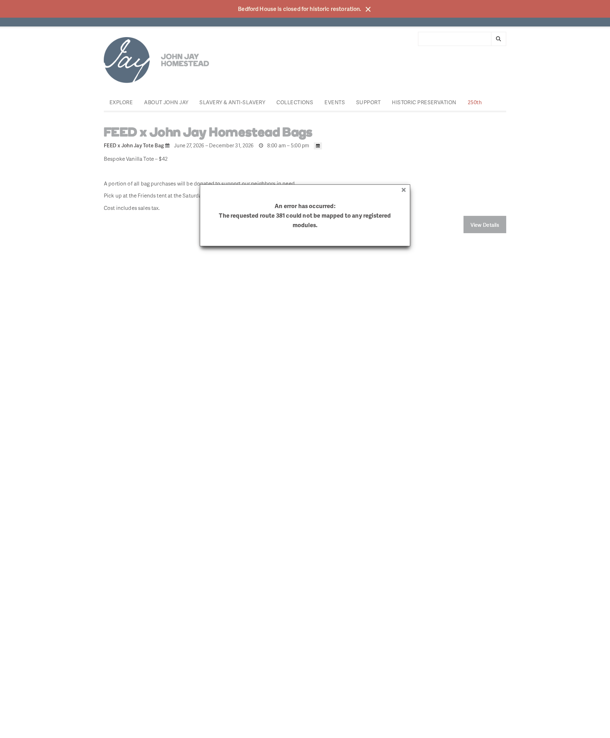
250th (475, 102)
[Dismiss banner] (368, 9)
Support (368, 102)
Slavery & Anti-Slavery (232, 102)
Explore (121, 102)
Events (334, 102)
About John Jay (166, 102)
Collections (294, 102)
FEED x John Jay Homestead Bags (208, 133)
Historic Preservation (424, 102)
